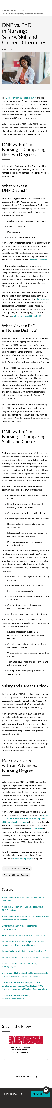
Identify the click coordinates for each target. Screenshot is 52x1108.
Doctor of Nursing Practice (16, 875)
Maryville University (9, 10)
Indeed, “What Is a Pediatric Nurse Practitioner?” (24, 951)
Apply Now (39, 1094)
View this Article (24, 1077)
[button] (46, 1090)
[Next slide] (47, 1059)
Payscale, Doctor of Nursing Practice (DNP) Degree (25, 957)
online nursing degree (23, 858)
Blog (22, 10)
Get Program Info (14, 1094)
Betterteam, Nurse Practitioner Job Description (23, 935)
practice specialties (38, 259)
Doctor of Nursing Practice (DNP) (21, 97)
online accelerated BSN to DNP (26, 316)
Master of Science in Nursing (17, 868)
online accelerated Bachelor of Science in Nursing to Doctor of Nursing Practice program (26, 818)
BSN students (36, 828)
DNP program (42, 299)
